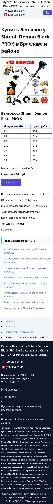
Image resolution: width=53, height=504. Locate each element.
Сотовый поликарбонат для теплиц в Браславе (25, 294)
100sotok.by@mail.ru (21, 378)
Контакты (10, 397)
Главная (10, 321)
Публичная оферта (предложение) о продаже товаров (22, 408)
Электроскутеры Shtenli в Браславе (24, 308)
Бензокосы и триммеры (19, 332)
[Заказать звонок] (47, 12)
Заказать (11, 182)
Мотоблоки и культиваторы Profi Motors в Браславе (27, 260)
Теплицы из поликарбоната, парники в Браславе (26, 269)
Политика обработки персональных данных (22, 421)
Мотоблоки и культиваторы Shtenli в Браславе (25, 250)
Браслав (10, 326)
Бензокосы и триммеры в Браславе (24, 302)
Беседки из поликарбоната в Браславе (26, 277)
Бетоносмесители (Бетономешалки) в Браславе (25, 285)
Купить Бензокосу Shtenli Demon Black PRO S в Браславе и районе (26, 4)
